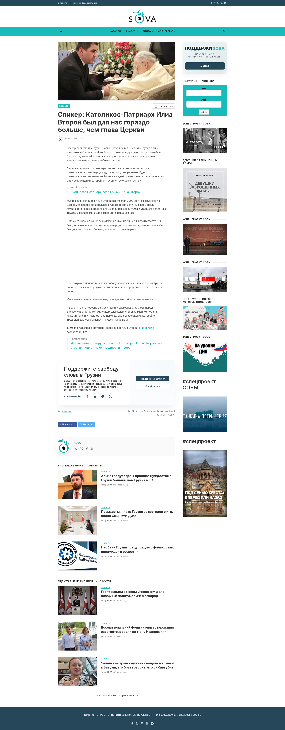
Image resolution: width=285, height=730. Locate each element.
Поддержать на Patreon (152, 378)
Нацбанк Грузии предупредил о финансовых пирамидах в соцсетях (137, 549)
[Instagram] (95, 396)
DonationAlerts (152, 386)
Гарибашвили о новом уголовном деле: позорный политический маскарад (133, 594)
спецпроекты (166, 31)
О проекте (62, 3)
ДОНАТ (204, 66)
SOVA (67, 138)
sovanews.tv (72, 396)
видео (147, 31)
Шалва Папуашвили (166, 415)
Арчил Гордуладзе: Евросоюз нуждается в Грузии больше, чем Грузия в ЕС (136, 478)
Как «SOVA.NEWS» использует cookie (178, 715)
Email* (204, 99)
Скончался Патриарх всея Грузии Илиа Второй (106, 192)
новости (115, 31)
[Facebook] (87, 396)
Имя (204, 88)
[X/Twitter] (110, 396)
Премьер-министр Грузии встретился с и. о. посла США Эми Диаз (137, 514)
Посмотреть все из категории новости (115, 695)
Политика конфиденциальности (84, 3)
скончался (145, 327)
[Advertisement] (116, 256)
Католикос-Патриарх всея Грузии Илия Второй (154, 411)
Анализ (130, 31)
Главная (89, 715)
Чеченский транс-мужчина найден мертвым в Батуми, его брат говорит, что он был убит (137, 665)
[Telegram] (103, 396)
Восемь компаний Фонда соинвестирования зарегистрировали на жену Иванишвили (137, 629)
